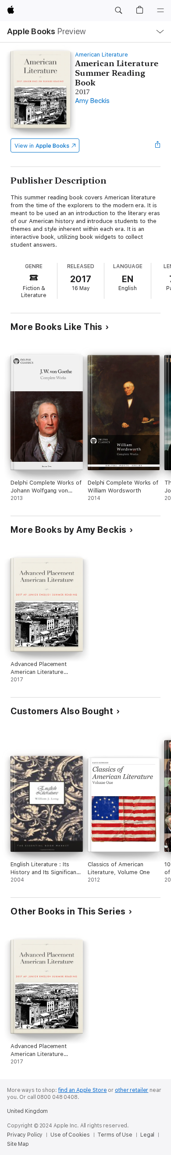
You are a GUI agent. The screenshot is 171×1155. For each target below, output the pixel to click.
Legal (147, 1135)
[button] (118, 10)
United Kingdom (27, 1111)
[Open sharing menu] (158, 145)
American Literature (101, 54)
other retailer (131, 1090)
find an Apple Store (82, 1090)
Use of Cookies (69, 1135)
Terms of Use (114, 1135)
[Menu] (160, 10)
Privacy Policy (25, 1135)
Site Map (18, 1144)
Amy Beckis (92, 101)
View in (41, 145)
